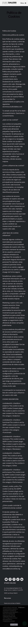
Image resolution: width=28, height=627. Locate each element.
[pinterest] (14, 579)
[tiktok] (17, 579)
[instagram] (10, 579)
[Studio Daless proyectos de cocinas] (9, 2)
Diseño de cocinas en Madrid (12, 603)
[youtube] (6, 579)
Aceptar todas (14, 624)
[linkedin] (21, 579)
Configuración (21, 607)
